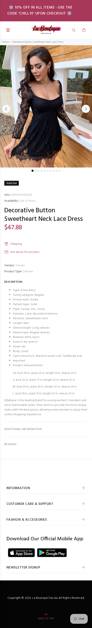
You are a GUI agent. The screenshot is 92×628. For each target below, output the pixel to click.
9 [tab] (56, 171)
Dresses (28, 271)
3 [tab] (38, 171)
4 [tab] (41, 171)
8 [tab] (53, 171)
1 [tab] (32, 171)
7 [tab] (50, 171)
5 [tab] (44, 171)
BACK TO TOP (46, 618)
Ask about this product (25, 252)
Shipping (16, 244)
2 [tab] (35, 171)
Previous (6, 109)
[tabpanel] (46, 106)
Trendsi (20, 265)
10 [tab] (59, 171)
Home (5, 42)
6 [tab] (47, 171)
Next (86, 109)
